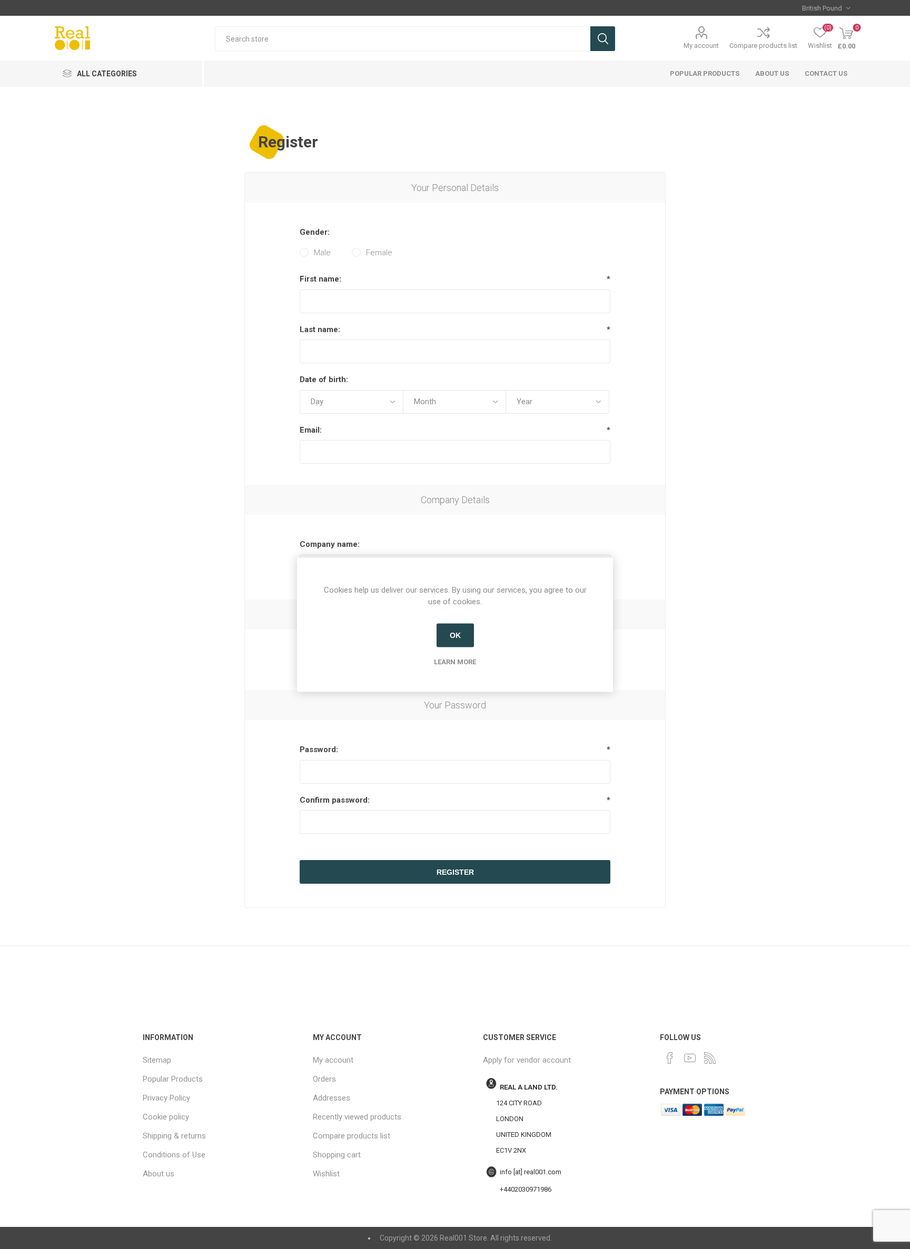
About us (772, 73)
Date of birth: (324, 379)
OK (455, 635)
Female (379, 252)
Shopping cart (337, 1155)
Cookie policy (166, 1117)
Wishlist (326, 1173)
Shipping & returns (174, 1136)
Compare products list (763, 45)
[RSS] (709, 1058)
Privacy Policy (166, 1098)
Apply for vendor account (527, 1060)
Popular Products (704, 73)
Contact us (826, 73)
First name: (320, 279)
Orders (324, 1079)
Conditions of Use (174, 1155)
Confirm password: (335, 800)
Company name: (330, 544)
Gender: (315, 232)
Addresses (331, 1098)
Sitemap (157, 1060)
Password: (319, 749)
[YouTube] (689, 1058)
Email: (311, 430)
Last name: (320, 329)
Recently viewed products (357, 1117)
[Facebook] (669, 1058)
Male (322, 252)
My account (701, 45)
